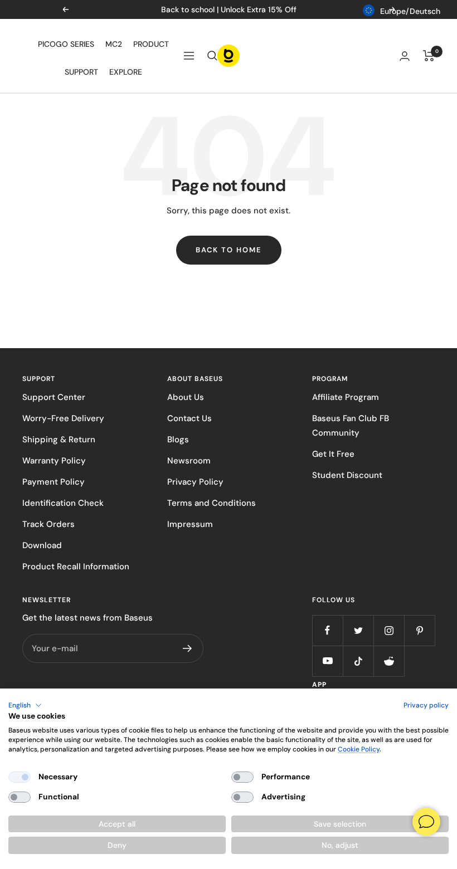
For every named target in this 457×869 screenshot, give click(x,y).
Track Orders (48, 524)
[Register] (187, 648)
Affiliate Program (345, 397)
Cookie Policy (359, 749)
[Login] (405, 56)
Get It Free (333, 454)
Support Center (53, 397)
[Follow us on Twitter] (358, 630)
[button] (25, 705)
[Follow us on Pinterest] (419, 630)
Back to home (229, 250)
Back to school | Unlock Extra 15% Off (228, 9)
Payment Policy (53, 481)
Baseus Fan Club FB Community (350, 425)
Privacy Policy (195, 481)
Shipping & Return (58, 439)
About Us (185, 397)
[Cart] (429, 55)
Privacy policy (426, 705)
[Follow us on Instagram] (388, 630)
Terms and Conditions (211, 503)
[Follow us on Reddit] (388, 661)
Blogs (178, 439)
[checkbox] (19, 777)
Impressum (190, 524)
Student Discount (347, 475)
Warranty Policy (54, 460)
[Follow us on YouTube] (327, 661)
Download (42, 545)
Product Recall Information (75, 566)
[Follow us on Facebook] (327, 630)
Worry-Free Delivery (63, 418)
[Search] (212, 56)
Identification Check (63, 503)
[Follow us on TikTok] (358, 661)
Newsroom (189, 460)
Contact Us (189, 418)
